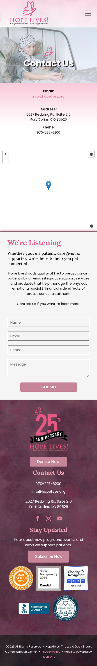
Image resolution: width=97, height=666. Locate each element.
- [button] (6, 160)
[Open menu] (88, 13)
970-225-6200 (48, 132)
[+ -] (48, 190)
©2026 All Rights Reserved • (24, 646)
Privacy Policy (51, 652)
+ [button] (6, 154)
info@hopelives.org (48, 96)
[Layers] (91, 154)
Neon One (48, 657)
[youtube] (59, 519)
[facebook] (37, 519)
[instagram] (48, 519)
